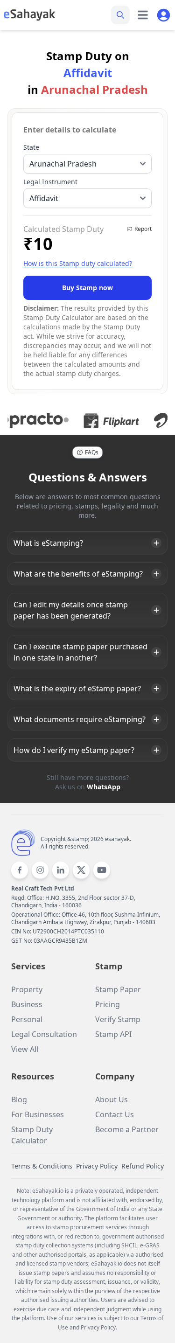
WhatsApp (103, 786)
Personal (26, 1019)
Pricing (107, 1004)
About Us (111, 1099)
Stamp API (113, 1034)
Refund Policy (142, 1166)
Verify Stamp (117, 1019)
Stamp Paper (118, 989)
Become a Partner (127, 1129)
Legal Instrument (50, 181)
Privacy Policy (97, 1166)
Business (26, 1004)
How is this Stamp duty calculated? (77, 263)
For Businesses (37, 1114)
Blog (19, 1099)
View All (24, 1049)
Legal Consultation (44, 1034)
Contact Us (114, 1114)
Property (26, 989)
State (31, 147)
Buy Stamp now (87, 287)
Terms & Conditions (41, 1166)
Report (143, 229)
